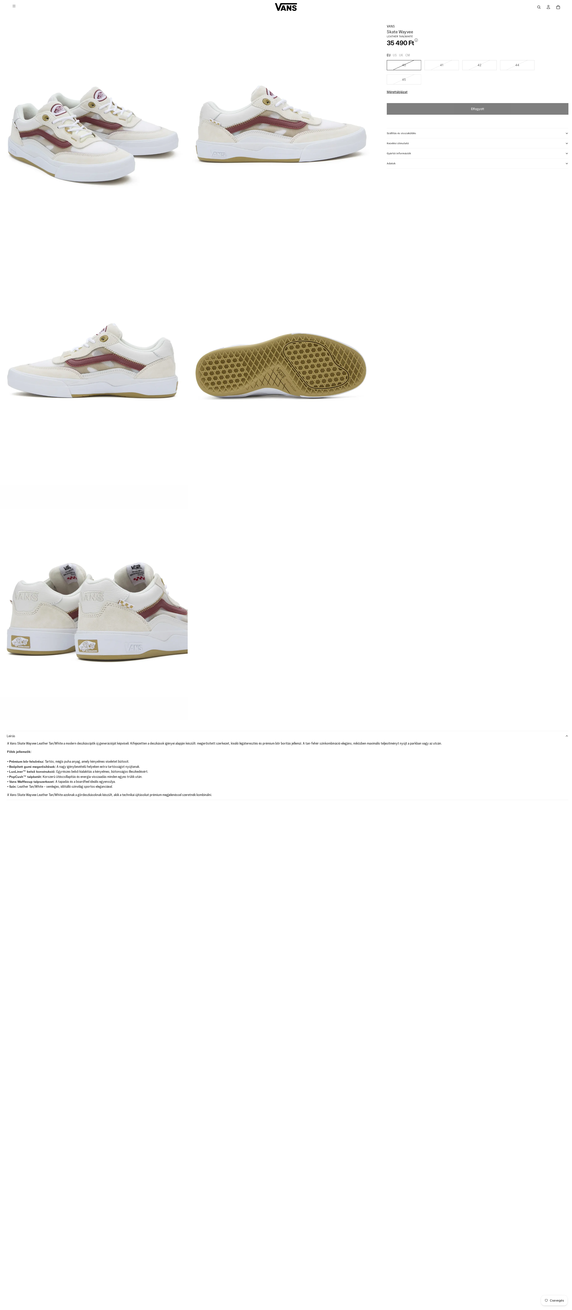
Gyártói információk (399, 153)
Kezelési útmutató (398, 143)
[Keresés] (539, 7)
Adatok (391, 163)
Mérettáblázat (397, 91)
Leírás (11, 736)
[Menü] (14, 7)
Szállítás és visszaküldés (401, 133)
